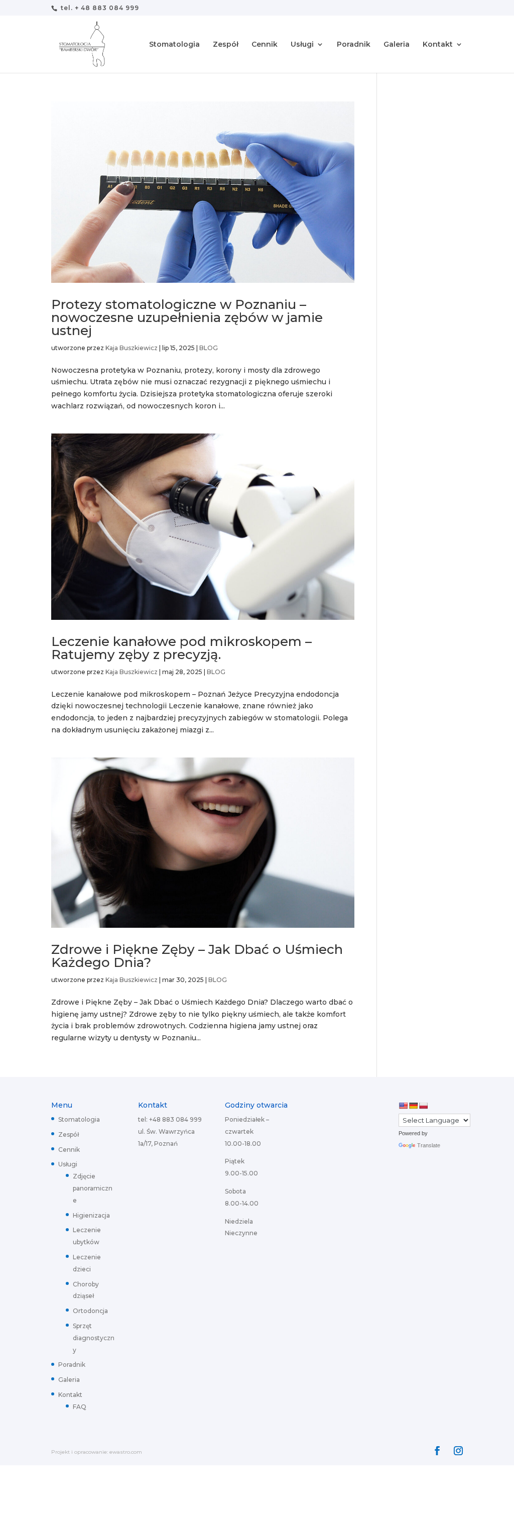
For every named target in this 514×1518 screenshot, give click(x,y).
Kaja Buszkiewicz (131, 348)
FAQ (79, 1407)
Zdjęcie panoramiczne (92, 1188)
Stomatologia (174, 45)
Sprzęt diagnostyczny (93, 1338)
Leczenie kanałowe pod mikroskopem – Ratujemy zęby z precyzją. (181, 648)
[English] (403, 1106)
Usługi (302, 45)
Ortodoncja (90, 1311)
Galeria (396, 45)
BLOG (208, 348)
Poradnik (353, 45)
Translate (428, 1145)
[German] (413, 1106)
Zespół (225, 45)
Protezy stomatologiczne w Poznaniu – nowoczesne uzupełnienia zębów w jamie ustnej (187, 317)
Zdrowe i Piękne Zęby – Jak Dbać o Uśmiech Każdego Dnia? (197, 955)
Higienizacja (91, 1215)
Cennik (264, 45)
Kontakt (438, 45)
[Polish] (423, 1106)
